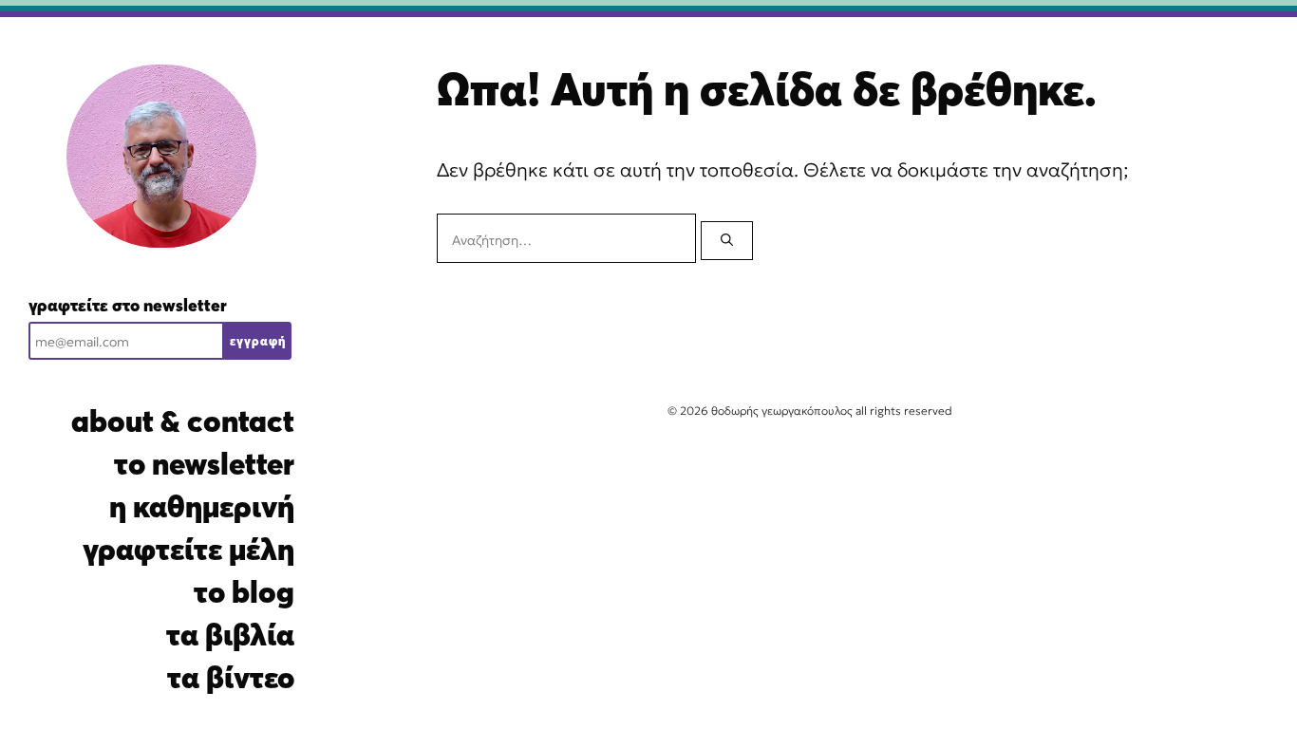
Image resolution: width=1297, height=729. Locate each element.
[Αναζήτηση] (727, 241)
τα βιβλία (230, 634)
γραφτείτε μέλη (188, 549)
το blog (244, 591)
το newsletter (204, 463)
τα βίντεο (230, 677)
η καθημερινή (201, 506)
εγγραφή (258, 340)
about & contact (182, 420)
